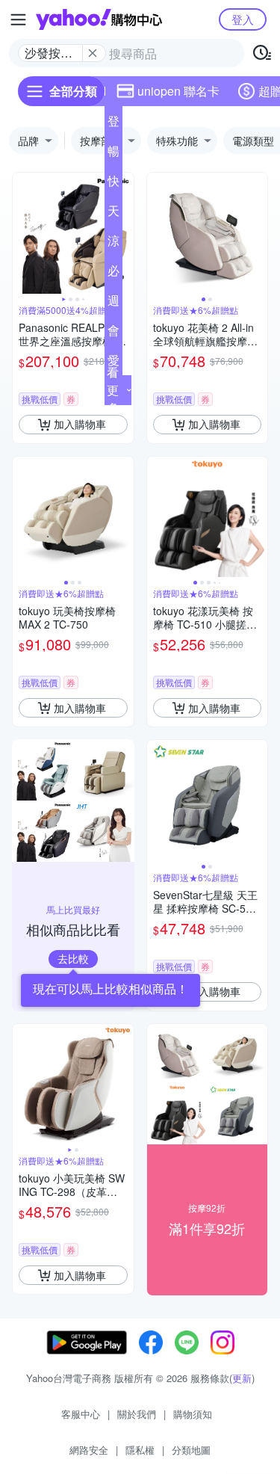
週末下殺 (113, 303)
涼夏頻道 (113, 244)
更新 (242, 1378)
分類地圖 (191, 1450)
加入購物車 (80, 423)
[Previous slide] (22, 233)
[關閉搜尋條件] (92, 53)
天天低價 (113, 214)
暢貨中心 (113, 154)
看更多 (113, 389)
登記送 (113, 124)
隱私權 (140, 1450)
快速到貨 (113, 184)
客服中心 (80, 1414)
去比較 (73, 958)
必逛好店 (113, 274)
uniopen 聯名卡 (178, 90)
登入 (242, 19)
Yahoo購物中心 (99, 19)
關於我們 (136, 1414)
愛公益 (113, 363)
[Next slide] (124, 233)
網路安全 (88, 1450)
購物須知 (192, 1414)
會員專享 (113, 333)
